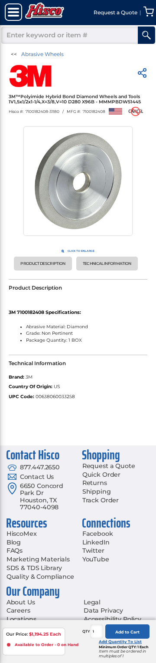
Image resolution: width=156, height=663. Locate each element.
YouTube (95, 559)
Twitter (93, 550)
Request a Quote (108, 465)
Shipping (96, 491)
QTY (86, 631)
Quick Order (101, 474)
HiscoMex (21, 533)
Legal (92, 602)
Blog (13, 542)
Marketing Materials (38, 559)
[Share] (142, 74)
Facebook (97, 533)
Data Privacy (103, 610)
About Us (20, 602)
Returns (94, 482)
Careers (18, 610)
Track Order (100, 500)
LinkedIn (96, 542)
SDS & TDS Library (34, 567)
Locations (21, 619)
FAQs (14, 550)
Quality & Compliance (40, 576)
